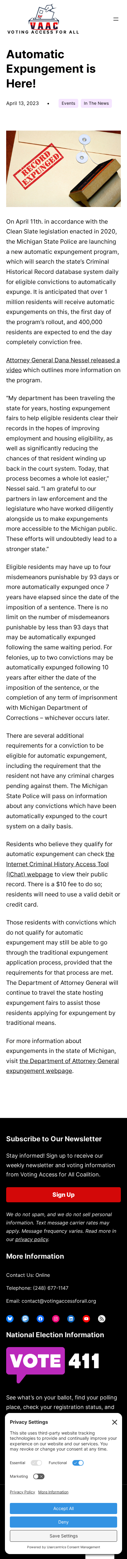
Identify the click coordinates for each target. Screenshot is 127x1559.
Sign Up (63, 1194)
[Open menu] (116, 19)
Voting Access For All (43, 32)
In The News (96, 103)
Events (68, 103)
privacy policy (31, 1239)
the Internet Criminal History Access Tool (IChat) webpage (60, 864)
